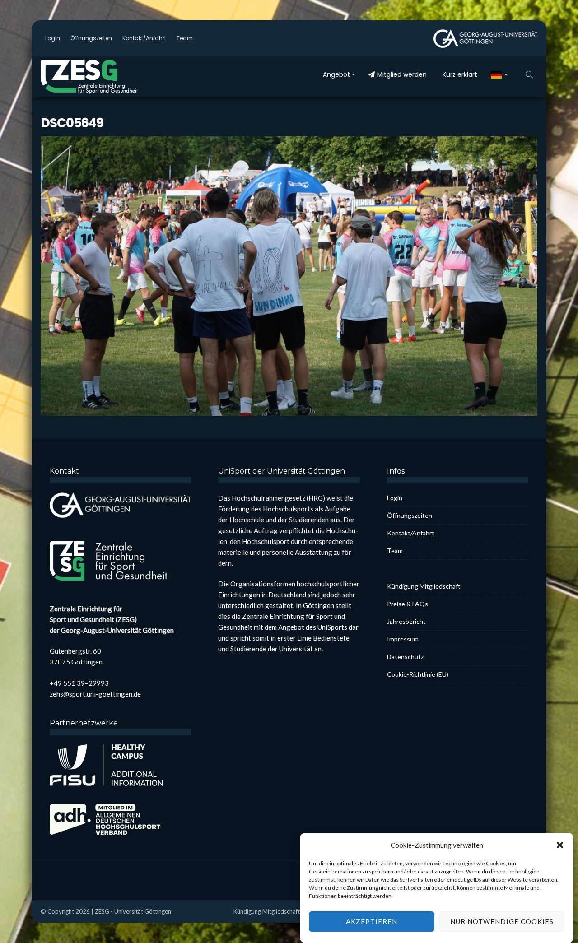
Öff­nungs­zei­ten (91, 38)
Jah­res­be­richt (406, 621)
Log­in (52, 38)
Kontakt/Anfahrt (144, 38)
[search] (529, 74)
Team (185, 38)
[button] (559, 845)
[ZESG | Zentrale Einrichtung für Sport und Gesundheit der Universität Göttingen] (108, 76)
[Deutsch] (499, 74)
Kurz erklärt (460, 74)
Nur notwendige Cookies (502, 922)
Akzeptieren (371, 922)
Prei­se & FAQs (407, 604)
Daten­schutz (405, 656)
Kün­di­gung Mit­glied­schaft (424, 586)
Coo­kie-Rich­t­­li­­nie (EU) (417, 674)
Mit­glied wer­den (402, 74)
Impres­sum (403, 639)
